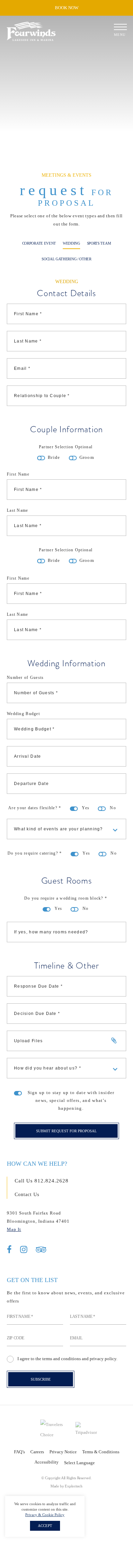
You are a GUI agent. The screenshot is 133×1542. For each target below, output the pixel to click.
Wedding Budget (23, 713)
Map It (14, 1229)
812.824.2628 (51, 1180)
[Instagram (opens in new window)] (23, 1249)
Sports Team (99, 243)
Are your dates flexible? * (34, 807)
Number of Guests (25, 677)
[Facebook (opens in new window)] (9, 1249)
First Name (18, 474)
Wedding (71, 243)
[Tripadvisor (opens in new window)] (41, 1249)
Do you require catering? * (35, 853)
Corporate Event (39, 243)
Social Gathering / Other (66, 259)
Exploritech (74, 1486)
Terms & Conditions (100, 1451)
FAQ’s (19, 1451)
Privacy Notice (63, 1451)
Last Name (17, 510)
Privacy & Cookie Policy (44, 1515)
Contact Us (27, 1194)
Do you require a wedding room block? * (65, 898)
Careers (37, 1451)
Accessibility (46, 1462)
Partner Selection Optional (65, 447)
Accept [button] (45, 1526)
